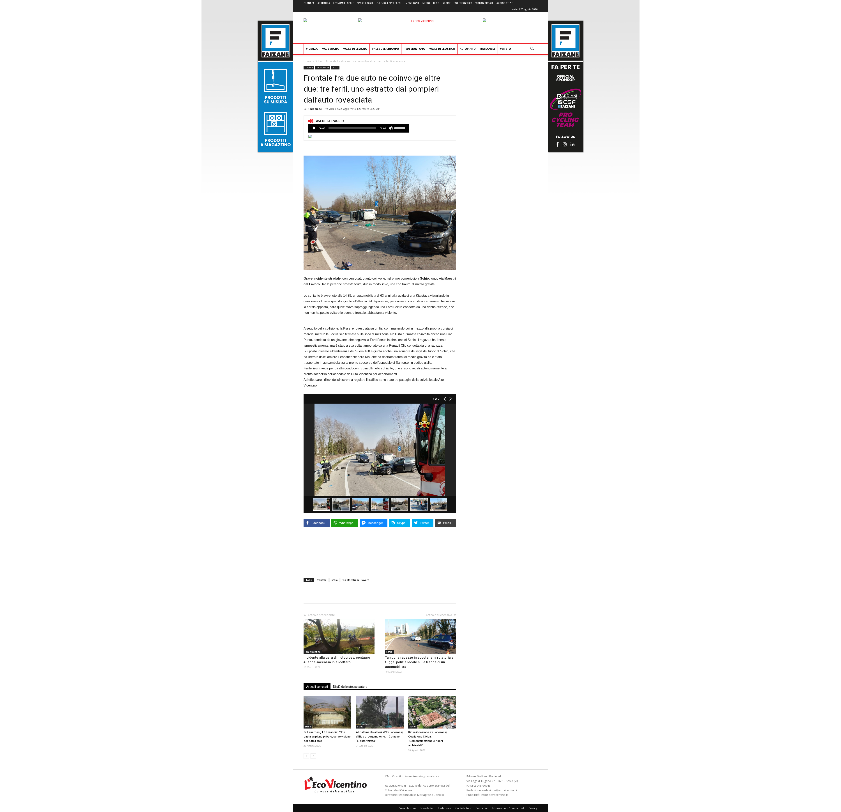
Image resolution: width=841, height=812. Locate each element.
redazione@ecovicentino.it (500, 790)
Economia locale (343, 3)
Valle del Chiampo (385, 49)
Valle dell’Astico (442, 49)
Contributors (463, 808)
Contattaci (481, 808)
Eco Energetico (463, 3)
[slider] (400, 128)
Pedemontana (414, 49)
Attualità (324, 3)
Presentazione (407, 808)
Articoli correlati (317, 686)
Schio (318, 61)
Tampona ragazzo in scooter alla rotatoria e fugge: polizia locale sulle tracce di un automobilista (419, 662)
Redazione (315, 108)
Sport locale (365, 3)
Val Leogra (330, 49)
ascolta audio (314, 128)
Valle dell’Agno (355, 49)
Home (307, 61)
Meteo (426, 3)
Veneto (505, 49)
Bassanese (487, 49)
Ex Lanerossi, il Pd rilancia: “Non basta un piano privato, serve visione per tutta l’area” (327, 736)
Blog (436, 3)
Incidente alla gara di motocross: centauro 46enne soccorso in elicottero (337, 660)
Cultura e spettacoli (389, 3)
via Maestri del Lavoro (356, 580)
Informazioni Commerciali (508, 808)
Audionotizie (504, 3)
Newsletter (427, 808)
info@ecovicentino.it (494, 795)
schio (334, 580)
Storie (447, 3)
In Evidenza (323, 67)
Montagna (412, 3)
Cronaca (309, 3)
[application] (358, 128)
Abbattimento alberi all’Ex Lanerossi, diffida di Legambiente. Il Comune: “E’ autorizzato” (379, 736)
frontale (322, 580)
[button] (532, 49)
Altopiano (468, 49)
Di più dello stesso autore (350, 686)
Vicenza (312, 49)
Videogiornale (484, 3)
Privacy (533, 808)
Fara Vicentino (313, 651)
